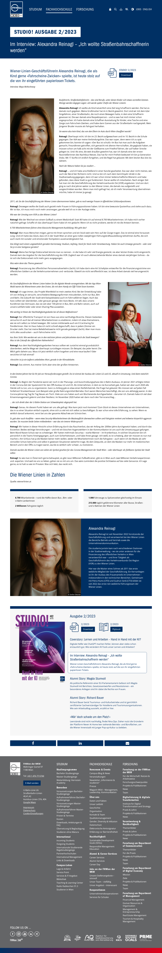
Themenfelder (129, 828)
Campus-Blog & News (100, 773)
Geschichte (95, 808)
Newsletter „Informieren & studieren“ (102, 781)
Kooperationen (97, 890)
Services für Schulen (99, 897)
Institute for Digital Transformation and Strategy (136, 805)
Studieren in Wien (65, 889)
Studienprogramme (67, 769)
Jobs (138, 9)
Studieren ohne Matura (68, 832)
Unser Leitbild (96, 804)
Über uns (94, 797)
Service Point (63, 872)
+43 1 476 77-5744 (35, 776)
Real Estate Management (134, 915)
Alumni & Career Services (103, 853)
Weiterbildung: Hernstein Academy (69, 781)
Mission (126, 874)
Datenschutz (29, 810)
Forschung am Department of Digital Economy (137, 869)
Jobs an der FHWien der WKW (102, 870)
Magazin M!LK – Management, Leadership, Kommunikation (104, 791)
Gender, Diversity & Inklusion (103, 821)
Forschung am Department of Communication (137, 844)
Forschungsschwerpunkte (135, 782)
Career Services (97, 857)
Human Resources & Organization (132, 904)
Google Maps (29, 802)
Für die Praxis (129, 853)
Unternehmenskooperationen (104, 893)
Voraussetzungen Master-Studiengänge (69, 805)
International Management (69, 857)
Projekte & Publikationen (134, 785)
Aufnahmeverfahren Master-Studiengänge (70, 811)
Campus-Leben (64, 865)
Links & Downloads (66, 860)
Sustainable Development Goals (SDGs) (102, 841)
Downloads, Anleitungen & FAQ (69, 824)
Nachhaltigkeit (97, 836)
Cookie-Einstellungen (33, 813)
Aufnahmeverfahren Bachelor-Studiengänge (71, 798)
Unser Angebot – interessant (103, 885)
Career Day (95, 864)
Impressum (28, 807)
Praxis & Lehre (130, 810)
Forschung (85, 9)
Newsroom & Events (100, 769)
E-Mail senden (32, 783)
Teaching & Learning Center (70, 882)
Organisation (96, 811)
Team (125, 792)
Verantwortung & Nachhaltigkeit (132, 823)
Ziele (125, 878)
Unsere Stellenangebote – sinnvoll (102, 877)
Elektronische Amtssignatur (103, 828)
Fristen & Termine (65, 815)
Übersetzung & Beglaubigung (71, 828)
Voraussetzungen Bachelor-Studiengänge (70, 792)
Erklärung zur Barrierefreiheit (104, 832)
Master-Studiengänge (67, 776)
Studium (35, 9)
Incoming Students (66, 840)
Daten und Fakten (98, 801)
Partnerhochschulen (66, 853)
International (64, 836)
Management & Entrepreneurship (131, 910)
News (125, 789)
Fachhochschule (59, 9)
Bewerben (62, 787)
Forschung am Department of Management (137, 894)
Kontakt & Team (97, 814)
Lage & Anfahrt (64, 869)
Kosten (60, 819)
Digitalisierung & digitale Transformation (136, 798)
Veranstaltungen (98, 776)
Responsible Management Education (102, 848)
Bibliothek (61, 879)
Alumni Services (97, 861)
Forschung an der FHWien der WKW (136, 771)
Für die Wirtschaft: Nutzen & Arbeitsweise (136, 777)
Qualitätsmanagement (100, 818)
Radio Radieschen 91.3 (67, 886)
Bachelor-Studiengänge (68, 773)
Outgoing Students (66, 844)
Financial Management (133, 899)
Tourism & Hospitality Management (133, 920)
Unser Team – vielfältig (100, 881)
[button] (33, 743)
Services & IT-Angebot (67, 876)
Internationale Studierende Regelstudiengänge (69, 849)
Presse (93, 786)
